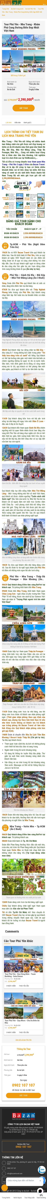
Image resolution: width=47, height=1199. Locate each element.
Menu (44, 4)
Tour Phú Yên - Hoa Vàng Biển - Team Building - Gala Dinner (20, 975)
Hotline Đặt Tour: (23, 1144)
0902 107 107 (11, 1168)
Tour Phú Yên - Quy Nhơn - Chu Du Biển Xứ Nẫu (22, 1021)
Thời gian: (32, 87)
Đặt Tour (23, 108)
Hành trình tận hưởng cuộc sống (11, 4)
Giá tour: (7, 1054)
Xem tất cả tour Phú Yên (23, 1040)
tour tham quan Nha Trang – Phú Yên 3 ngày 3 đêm (23, 163)
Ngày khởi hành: (34, 82)
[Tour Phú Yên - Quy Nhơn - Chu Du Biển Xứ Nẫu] (23, 1006)
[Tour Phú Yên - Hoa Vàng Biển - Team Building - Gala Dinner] (23, 959)
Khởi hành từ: (12, 82)
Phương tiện (9, 979)
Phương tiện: (12, 87)
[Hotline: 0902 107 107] (4, 1187)
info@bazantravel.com (14, 1174)
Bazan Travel (39, 164)
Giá (6, 981)
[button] (43, 37)
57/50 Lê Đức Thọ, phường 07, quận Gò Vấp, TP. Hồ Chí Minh (25, 1163)
